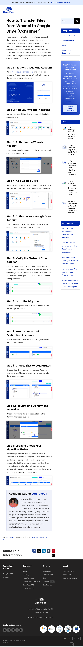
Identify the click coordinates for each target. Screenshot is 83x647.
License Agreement (70, 578)
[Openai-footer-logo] (5, 629)
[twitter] (78, 638)
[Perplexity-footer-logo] (9, 629)
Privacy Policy (68, 575)
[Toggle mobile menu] (78, 12)
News (64, 45)
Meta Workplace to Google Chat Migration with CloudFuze (72, 168)
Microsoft (6, 577)
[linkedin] (65, 638)
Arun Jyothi (39, 493)
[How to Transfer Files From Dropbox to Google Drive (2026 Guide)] (64, 182)
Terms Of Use (68, 571)
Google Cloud (8, 573)
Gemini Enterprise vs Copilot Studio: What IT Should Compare (70, 284)
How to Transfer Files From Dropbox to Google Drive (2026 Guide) (72, 188)
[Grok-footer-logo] (21, 629)
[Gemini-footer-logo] (17, 629)
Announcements (68, 35)
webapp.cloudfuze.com (22, 72)
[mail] (72, 644)
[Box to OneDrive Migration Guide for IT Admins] (64, 147)
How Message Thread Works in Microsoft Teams (71, 133)
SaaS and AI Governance (67, 51)
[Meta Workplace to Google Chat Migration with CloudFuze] (64, 162)
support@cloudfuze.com (43, 617)
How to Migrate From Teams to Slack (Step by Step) (70, 272)
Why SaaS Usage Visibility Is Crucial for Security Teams (70, 260)
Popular (66, 122)
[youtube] (69, 638)
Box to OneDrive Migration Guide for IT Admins (72, 149)
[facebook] (74, 638)
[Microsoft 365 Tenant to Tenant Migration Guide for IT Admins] (64, 203)
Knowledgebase (38, 537)
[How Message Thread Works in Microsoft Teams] (64, 129)
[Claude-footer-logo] (13, 629)
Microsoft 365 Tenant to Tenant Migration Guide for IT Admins (72, 207)
